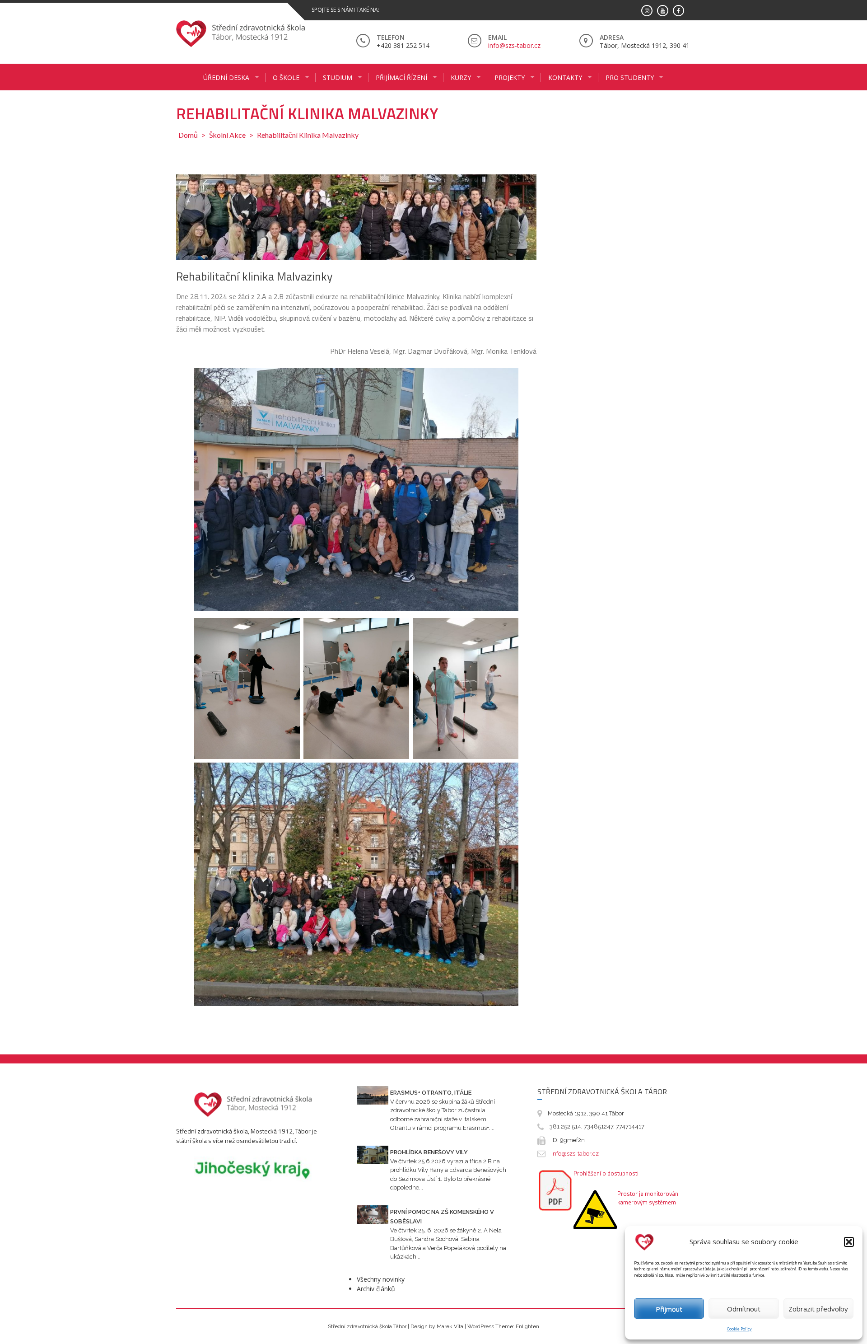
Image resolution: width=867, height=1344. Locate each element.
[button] (848, 1241)
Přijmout (669, 1308)
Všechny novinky (381, 1279)
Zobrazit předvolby (818, 1308)
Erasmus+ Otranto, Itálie (430, 1092)
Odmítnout (743, 1308)
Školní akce (227, 135)
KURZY (461, 77)
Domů (188, 135)
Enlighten (527, 1326)
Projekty (509, 77)
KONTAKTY (565, 77)
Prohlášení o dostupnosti (606, 1173)
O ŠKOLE (286, 77)
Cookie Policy (739, 1329)
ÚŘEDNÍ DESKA (226, 77)
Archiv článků (376, 1288)
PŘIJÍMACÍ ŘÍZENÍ (401, 77)
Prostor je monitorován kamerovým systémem (647, 1198)
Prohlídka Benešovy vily (429, 1152)
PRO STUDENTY (630, 77)
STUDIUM (337, 77)
